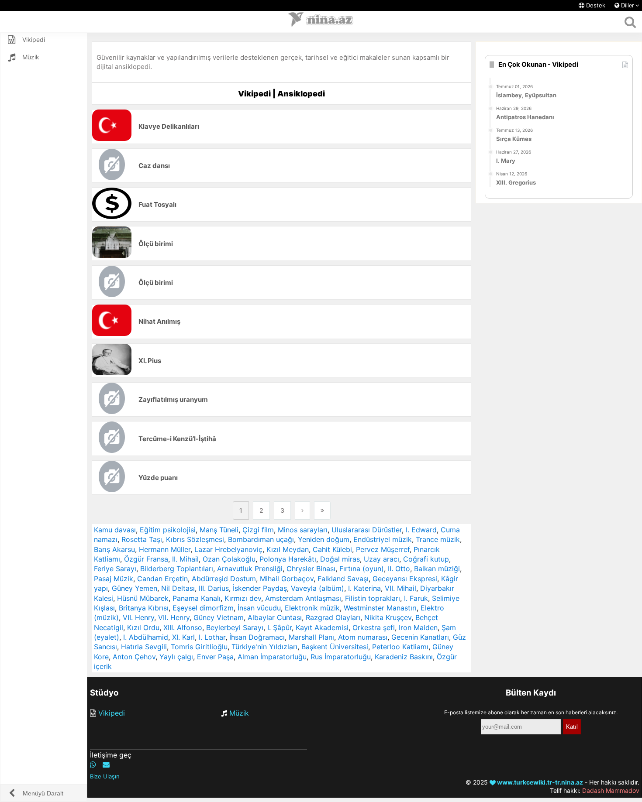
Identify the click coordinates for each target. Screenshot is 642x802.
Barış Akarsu (114, 549)
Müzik (239, 713)
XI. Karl (183, 637)
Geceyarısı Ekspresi (405, 578)
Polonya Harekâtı (287, 559)
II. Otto (399, 568)
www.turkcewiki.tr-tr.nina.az (539, 782)
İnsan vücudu (259, 607)
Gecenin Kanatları (420, 637)
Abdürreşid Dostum (224, 578)
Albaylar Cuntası (275, 617)
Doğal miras (340, 559)
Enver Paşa (215, 656)
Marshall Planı (311, 637)
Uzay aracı (381, 559)
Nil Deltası (178, 588)
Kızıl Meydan (287, 549)
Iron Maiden (418, 627)
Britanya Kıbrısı (144, 607)
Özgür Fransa (146, 559)
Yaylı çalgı (176, 656)
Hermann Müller (164, 549)
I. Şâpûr (279, 627)
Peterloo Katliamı (400, 646)
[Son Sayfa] (322, 510)
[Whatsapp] (93, 764)
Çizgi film (258, 529)
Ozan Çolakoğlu (229, 559)
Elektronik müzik (312, 607)
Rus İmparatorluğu (341, 656)
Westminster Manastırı (380, 607)
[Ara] (630, 22)
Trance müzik (438, 539)
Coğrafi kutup (426, 559)
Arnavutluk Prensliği (250, 568)
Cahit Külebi (332, 549)
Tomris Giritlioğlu (199, 646)
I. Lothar (212, 637)
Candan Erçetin (162, 578)
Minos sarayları (303, 529)
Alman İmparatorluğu (272, 656)
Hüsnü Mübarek (143, 598)
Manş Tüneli (219, 529)
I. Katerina (364, 588)
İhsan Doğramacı (257, 637)
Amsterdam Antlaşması (303, 598)
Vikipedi (111, 713)
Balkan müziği (437, 568)
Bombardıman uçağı (261, 539)
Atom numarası (362, 637)
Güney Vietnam (218, 617)
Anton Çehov (134, 656)
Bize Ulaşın (105, 776)
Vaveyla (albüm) (317, 588)
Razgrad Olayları (333, 617)
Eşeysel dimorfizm (203, 607)
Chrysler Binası (310, 568)
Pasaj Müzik (113, 578)
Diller (627, 5)
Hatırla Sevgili (144, 646)
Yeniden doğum (323, 539)
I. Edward (421, 529)
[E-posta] (106, 764)
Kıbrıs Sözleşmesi (195, 539)
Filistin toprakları (372, 598)
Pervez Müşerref (383, 549)
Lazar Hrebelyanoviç (228, 549)
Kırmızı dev (242, 598)
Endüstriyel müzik (382, 539)
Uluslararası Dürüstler (366, 529)
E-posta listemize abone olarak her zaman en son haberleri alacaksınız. (531, 712)
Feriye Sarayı (115, 568)
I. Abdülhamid (145, 637)
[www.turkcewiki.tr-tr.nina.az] (321, 22)
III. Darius (214, 588)
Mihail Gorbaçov (287, 578)
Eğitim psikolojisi (168, 529)
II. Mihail (185, 559)
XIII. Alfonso (182, 627)
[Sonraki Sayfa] (302, 510)
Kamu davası (115, 529)
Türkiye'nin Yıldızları (264, 646)
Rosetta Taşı (141, 539)
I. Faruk (416, 598)
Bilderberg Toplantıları (176, 568)
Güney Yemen (134, 588)
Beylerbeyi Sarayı (234, 627)
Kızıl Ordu (143, 627)
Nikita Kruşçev (387, 617)
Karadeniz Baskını (404, 656)
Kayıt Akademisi (322, 627)
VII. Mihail (400, 588)
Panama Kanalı (197, 598)
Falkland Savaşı (343, 578)
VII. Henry (138, 617)
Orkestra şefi (373, 627)
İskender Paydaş (260, 588)
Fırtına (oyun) (361, 568)
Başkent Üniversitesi (334, 646)
